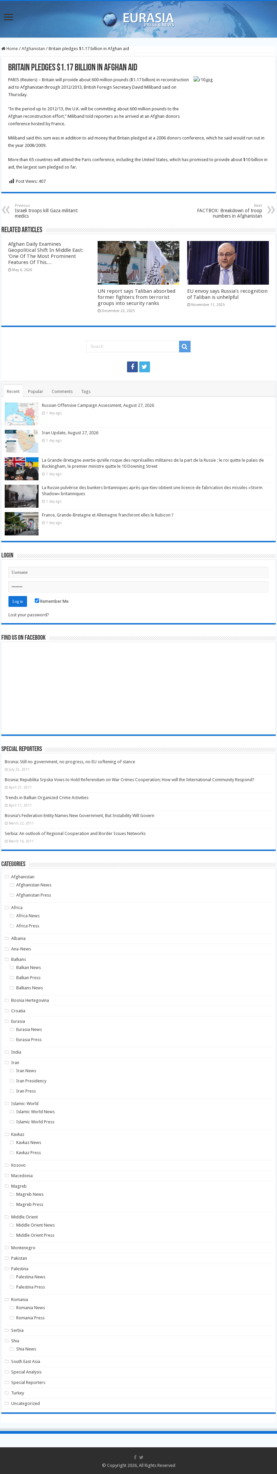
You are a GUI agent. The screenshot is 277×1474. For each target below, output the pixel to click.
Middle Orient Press (35, 1235)
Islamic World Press (35, 1121)
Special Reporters (28, 1382)
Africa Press (27, 925)
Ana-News (21, 948)
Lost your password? (28, 614)
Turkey (17, 1392)
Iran (15, 1062)
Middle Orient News (35, 1225)
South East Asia (25, 1361)
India (16, 1052)
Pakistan (19, 1258)
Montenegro (23, 1247)
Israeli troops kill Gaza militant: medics (46, 211)
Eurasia (18, 1021)
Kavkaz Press (28, 1152)
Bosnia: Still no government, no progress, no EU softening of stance (70, 761)
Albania (18, 938)
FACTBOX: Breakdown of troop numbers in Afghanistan (229, 211)
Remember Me (54, 601)
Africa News (28, 915)
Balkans (18, 959)
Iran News (26, 1070)
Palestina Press (30, 1287)
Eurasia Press (29, 1039)
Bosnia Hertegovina (30, 1000)
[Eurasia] (138, 18)
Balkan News (28, 967)
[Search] (185, 346)
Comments (62, 391)
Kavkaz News (28, 1142)
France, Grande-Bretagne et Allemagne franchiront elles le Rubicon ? (108, 515)
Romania (19, 1299)
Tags (86, 391)
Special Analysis (26, 1371)
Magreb (19, 1186)
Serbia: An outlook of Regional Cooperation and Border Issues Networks (75, 833)
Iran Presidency (31, 1080)
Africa (17, 907)
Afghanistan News (33, 884)
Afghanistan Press (33, 895)
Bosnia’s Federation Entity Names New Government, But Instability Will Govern (79, 815)
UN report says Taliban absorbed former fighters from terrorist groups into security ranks (136, 297)
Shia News (26, 1348)
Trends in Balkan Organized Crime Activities (47, 797)
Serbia (17, 1330)
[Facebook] (132, 366)
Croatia (18, 1010)
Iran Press (26, 1091)
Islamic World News (35, 1111)
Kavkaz (17, 1134)
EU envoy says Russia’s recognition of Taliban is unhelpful (227, 294)
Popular (35, 391)
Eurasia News (29, 1029)
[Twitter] (144, 366)
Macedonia (22, 1175)
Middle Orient (24, 1216)
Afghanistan (33, 48)
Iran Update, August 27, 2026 (70, 432)
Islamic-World (25, 1103)
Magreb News (30, 1194)
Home (11, 48)
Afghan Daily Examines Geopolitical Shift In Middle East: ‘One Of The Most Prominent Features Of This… (45, 253)
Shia (15, 1340)
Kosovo (18, 1165)
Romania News (30, 1307)
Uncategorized (25, 1403)
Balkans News (29, 987)
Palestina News (30, 1276)
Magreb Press (29, 1204)
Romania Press (30, 1317)
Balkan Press (28, 977)
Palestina (19, 1268)
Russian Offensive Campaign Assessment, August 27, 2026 (98, 405)
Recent (13, 391)
